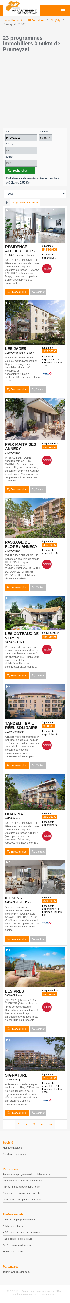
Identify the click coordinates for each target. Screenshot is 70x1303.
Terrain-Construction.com (16, 1272)
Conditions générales (14, 1154)
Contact (40, 292)
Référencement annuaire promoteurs (22, 1232)
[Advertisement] (35, 91)
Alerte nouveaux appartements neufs (22, 1199)
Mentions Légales (12, 1148)
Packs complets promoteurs (17, 1239)
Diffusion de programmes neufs (19, 1219)
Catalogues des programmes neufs (21, 1193)
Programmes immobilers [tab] (25, 202)
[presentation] (6, 202)
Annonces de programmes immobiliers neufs (26, 1174)
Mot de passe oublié (13, 1251)
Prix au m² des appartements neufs (21, 1186)
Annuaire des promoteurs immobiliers (23, 1180)
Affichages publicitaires (15, 1226)
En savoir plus (18, 292)
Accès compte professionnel (18, 1245)
